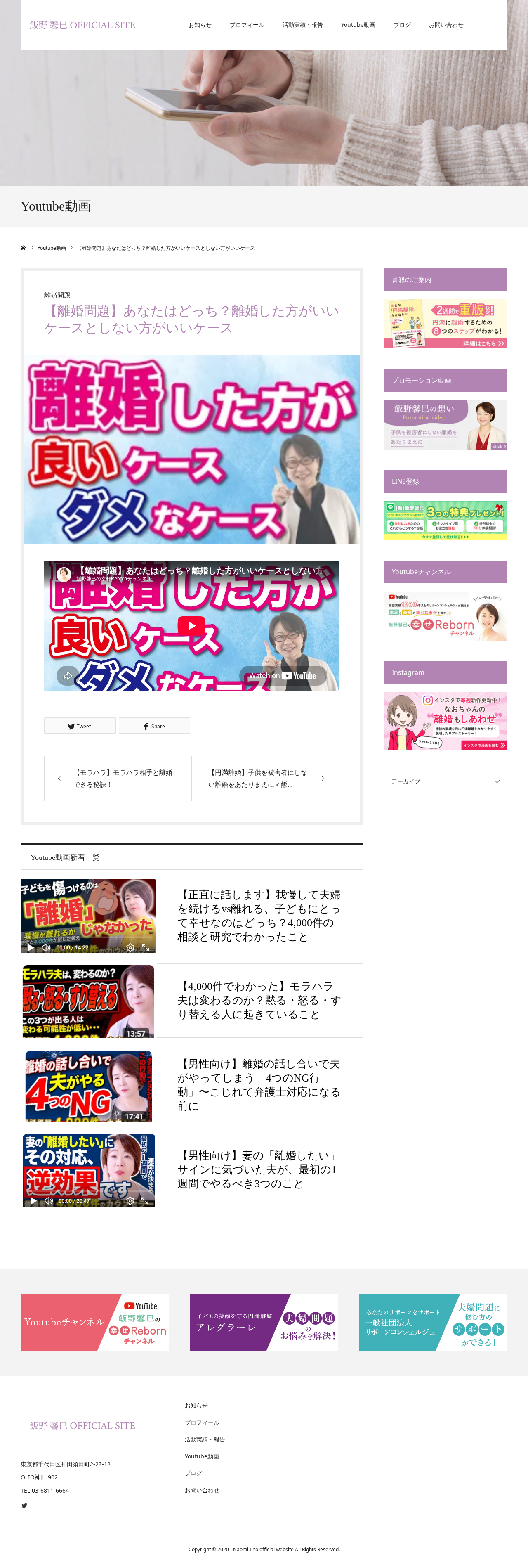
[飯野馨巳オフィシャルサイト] (82, 24)
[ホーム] (23, 247)
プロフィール (247, 24)
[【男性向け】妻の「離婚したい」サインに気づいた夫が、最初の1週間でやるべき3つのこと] (89, 1170)
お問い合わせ (446, 24)
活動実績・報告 (303, 24)
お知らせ (200, 24)
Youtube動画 (358, 24)
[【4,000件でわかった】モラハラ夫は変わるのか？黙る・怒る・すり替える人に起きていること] (89, 1000)
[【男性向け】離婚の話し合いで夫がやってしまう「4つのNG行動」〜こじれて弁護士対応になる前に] (89, 1085)
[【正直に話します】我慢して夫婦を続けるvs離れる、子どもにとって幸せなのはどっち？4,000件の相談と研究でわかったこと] (89, 916)
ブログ (402, 24)
